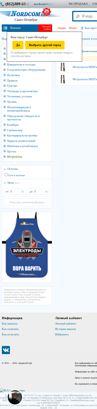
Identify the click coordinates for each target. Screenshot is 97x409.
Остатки (12, 169)
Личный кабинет (65, 323)
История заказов (65, 329)
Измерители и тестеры (21, 64)
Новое (73, 28)
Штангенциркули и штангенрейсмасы (19, 108)
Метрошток (14, 156)
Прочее (11, 151)
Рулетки (12, 85)
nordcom (47, 4)
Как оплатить (10, 329)
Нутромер (13, 75)
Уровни (11, 101)
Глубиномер (15, 130)
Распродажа (78, 3)
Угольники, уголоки (19, 96)
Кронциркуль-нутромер (22, 135)
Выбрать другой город (45, 45)
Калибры (12, 124)
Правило (12, 80)
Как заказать (10, 323)
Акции (62, 28)
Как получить (10, 334)
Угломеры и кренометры (22, 91)
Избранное (62, 334)
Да (18, 45)
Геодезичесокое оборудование (26, 69)
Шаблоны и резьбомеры (22, 146)
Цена (13, 182)
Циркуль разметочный (21, 141)
